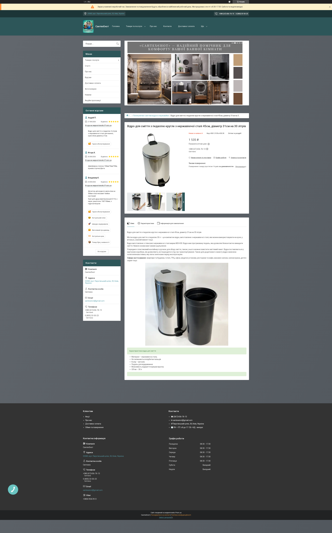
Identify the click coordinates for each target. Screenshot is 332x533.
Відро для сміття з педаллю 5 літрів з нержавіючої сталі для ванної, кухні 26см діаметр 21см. (102, 133)
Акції (87, 417)
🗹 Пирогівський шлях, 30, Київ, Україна (187, 424)
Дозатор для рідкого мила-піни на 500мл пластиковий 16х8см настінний (101, 193)
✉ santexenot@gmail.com (181, 420)
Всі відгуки (102, 251)
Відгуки (88, 77)
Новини (88, 95)
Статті (87, 66)
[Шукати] (117, 44)
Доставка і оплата (186, 26)
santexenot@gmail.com (95, 301)
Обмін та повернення (94, 427)
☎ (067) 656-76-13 (179, 417)
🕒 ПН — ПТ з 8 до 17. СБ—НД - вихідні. (187, 427)
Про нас (153, 26)
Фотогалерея (90, 89)
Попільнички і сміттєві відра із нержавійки (151, 116)
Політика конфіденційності (181, 515)
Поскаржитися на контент (160, 515)
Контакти (167, 26)
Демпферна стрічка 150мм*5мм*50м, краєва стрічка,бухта (102, 167)
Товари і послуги (92, 60)
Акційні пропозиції (93, 100)
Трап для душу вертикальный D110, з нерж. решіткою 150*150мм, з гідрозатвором (102, 201)
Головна (116, 26)
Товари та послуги (134, 26)
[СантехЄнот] (88, 26)
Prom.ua (178, 513)
